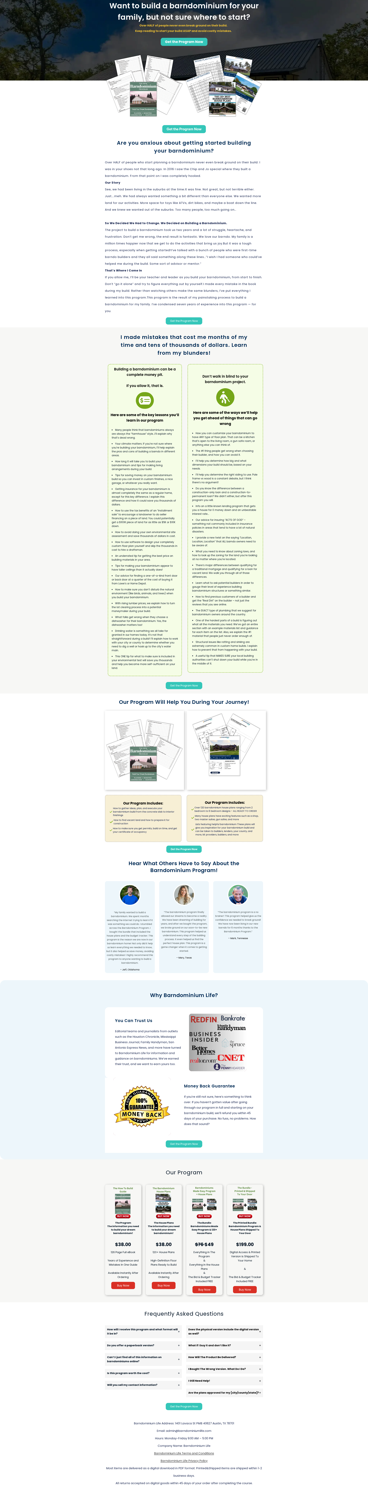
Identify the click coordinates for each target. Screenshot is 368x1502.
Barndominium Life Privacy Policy (184, 1461)
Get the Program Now (184, 129)
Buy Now (123, 1285)
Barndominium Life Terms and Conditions (184, 1453)
